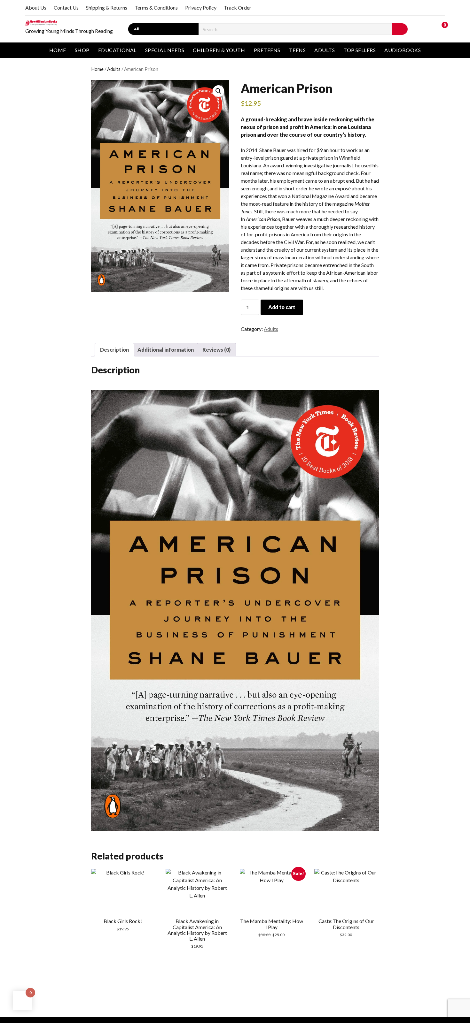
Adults (324, 50)
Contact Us (66, 7)
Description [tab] (114, 350)
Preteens (267, 50)
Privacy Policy (200, 7)
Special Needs (164, 50)
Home (57, 50)
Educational (117, 50)
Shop (82, 50)
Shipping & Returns (106, 7)
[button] (218, 91)
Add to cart (281, 307)
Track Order (237, 7)
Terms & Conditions (156, 7)
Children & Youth (219, 50)
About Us (35, 7)
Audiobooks (402, 50)
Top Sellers (359, 50)
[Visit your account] (426, 28)
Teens (297, 50)
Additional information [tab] (165, 350)
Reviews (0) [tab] (216, 350)
